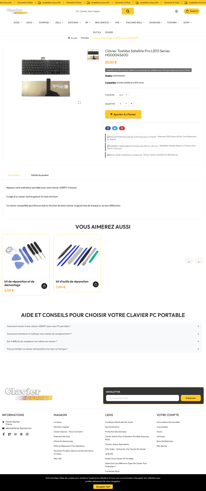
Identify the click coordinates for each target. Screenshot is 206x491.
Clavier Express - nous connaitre (68, 431)
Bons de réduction (165, 441)
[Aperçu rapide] (26, 259)
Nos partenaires (112, 427)
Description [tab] (14, 175)
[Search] (127, 11)
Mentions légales (61, 427)
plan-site (58, 458)
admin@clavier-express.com (19, 428)
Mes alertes (162, 446)
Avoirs (159, 431)
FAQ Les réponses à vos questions (69, 446)
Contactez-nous (112, 471)
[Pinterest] (21, 434)
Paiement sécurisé (62, 436)
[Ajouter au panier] (44, 286)
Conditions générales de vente (119, 422)
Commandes (162, 427)
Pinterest (122, 128)
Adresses (161, 436)
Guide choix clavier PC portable (119, 458)
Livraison (58, 422)
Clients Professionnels (63, 441)
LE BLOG (109, 454)
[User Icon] (176, 11)
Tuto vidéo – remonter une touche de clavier (125, 449)
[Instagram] (27, 434)
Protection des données (115, 431)
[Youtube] (15, 434)
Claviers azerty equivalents (117, 444)
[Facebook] (3, 434)
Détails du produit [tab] (40, 175)
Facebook (108, 128)
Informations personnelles (168, 422)
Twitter (115, 128)
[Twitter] (9, 434)
